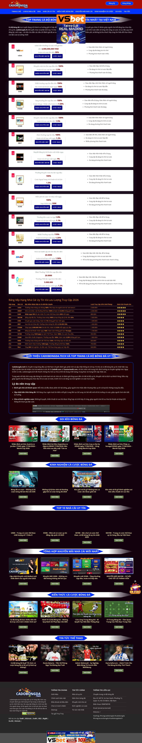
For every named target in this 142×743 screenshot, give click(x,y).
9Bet (37, 272)
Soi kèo (118, 11)
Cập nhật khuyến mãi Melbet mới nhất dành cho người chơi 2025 (23, 577)
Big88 (45, 718)
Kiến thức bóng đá (65, 11)
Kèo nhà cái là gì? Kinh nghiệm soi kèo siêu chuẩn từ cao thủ (118, 491)
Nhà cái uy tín (49, 11)
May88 (36, 152)
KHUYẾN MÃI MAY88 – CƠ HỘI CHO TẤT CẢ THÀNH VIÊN (119, 577)
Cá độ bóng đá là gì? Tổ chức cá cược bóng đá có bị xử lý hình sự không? (23, 665)
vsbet (37, 45)
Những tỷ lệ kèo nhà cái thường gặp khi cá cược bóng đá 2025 (55, 491)
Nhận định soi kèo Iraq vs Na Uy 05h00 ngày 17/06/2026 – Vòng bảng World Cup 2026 (87, 446)
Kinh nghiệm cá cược (104, 11)
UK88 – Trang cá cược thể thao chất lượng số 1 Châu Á (23, 534)
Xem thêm (23, 453)
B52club (28, 718)
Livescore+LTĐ (29, 11)
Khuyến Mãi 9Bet (41, 289)
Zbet (39, 135)
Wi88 (40, 234)
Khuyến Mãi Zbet (41, 142)
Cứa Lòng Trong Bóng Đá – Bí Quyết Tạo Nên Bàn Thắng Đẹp (87, 621)
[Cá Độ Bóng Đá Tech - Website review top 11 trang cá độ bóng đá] (18, 4)
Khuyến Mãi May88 (41, 56)
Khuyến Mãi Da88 (41, 262)
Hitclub (17, 721)
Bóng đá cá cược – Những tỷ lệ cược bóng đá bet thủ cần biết (23, 491)
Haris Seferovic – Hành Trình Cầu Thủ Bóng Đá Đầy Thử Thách (119, 664)
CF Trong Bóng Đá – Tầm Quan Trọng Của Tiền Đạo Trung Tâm (118, 621)
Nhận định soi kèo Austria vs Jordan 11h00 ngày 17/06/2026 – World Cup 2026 (23, 446)
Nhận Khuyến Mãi (42, 73)
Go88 (35, 718)
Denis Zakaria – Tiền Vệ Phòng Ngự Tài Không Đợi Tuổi (55, 664)
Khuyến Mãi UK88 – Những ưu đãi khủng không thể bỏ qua (55, 577)
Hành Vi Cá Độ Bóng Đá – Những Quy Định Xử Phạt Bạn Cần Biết (55, 621)
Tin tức (127, 11)
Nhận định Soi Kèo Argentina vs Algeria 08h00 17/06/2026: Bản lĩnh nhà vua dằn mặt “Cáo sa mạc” (55, 447)
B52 (39, 718)
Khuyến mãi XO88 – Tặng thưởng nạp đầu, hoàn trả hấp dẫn (87, 577)
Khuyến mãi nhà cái (84, 11)
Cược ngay (56, 56)
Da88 (22, 718)
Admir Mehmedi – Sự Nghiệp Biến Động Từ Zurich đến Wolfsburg (87, 665)
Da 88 (11, 721)
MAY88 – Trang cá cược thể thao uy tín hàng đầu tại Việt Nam (119, 534)
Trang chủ (16, 11)
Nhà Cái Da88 (39, 252)
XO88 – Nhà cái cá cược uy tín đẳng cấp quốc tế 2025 (55, 534)
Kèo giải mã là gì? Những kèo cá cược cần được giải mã (87, 491)
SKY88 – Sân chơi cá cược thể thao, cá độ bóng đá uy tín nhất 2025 (86, 535)
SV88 (37, 83)
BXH (39, 11)
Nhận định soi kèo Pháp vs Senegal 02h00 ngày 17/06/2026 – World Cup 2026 (118, 446)
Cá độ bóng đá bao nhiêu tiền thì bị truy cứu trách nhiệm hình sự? (23, 621)
